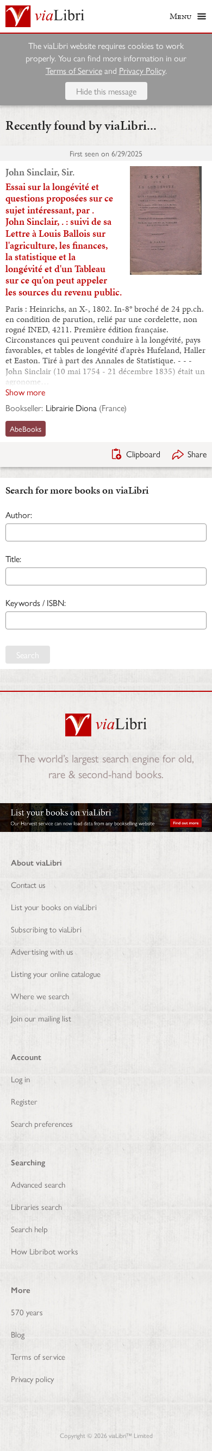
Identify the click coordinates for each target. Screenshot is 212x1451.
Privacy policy (32, 1378)
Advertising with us (42, 951)
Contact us (28, 884)
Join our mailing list (41, 1018)
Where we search (40, 995)
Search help (29, 1228)
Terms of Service (74, 70)
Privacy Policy (142, 70)
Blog (17, 1334)
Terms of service (38, 1356)
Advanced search (38, 1184)
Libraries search (36, 1206)
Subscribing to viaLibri (46, 929)
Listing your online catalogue (56, 973)
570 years (27, 1311)
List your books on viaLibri (54, 906)
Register (24, 1101)
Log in (20, 1078)
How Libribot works (44, 1251)
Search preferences (42, 1123)
